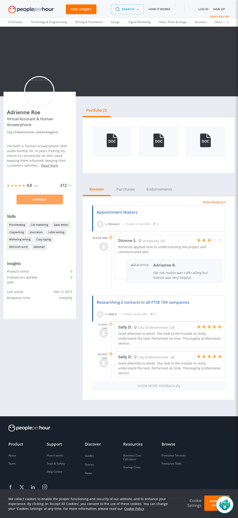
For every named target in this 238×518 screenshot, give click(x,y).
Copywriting (16, 232)
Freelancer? (220, 17)
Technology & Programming (49, 22)
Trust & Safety (56, 464)
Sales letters (61, 224)
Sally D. (113, 314)
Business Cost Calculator (132, 457)
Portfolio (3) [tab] (96, 110)
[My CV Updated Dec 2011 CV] (205, 141)
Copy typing (43, 239)
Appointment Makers (117, 212)
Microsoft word (18, 246)
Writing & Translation (88, 22)
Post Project (81, 9)
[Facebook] (11, 487)
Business (201, 22)
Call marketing (39, 224)
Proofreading (17, 224)
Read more (49, 165)
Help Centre (54, 472)
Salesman (39, 246)
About (12, 455)
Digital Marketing (139, 22)
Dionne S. (114, 224)
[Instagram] (44, 487)
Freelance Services (174, 455)
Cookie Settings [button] (194, 503)
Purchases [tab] (125, 189)
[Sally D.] (100, 314)
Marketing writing (19, 239)
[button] (127, 9)
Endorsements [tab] (159, 189)
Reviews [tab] (96, 189)
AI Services (15, 22)
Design (115, 22)
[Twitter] (22, 487)
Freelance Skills (172, 464)
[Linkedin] (33, 487)
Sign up (219, 9)
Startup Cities (132, 467)
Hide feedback (214, 202)
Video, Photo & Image (173, 22)
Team (12, 464)
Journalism (36, 232)
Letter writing (56, 232)
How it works (159, 9)
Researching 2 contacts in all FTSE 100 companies (143, 302)
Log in (203, 9)
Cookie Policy (134, 508)
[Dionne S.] (100, 224)
